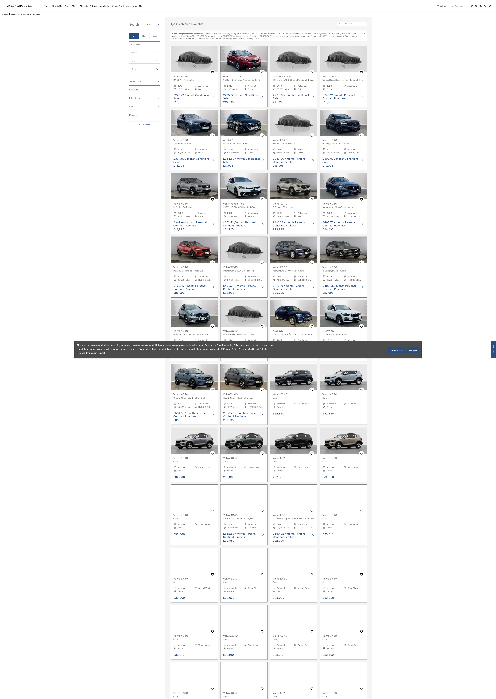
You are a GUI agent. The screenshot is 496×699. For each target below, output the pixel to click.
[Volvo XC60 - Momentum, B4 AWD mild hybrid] (343, 186)
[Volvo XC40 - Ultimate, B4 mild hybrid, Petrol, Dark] (194, 313)
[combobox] (144, 44)
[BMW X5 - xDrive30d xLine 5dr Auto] (343, 313)
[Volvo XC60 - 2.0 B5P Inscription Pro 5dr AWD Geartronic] (293, 498)
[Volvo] (480, 6)
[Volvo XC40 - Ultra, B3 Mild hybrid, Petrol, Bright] (194, 377)
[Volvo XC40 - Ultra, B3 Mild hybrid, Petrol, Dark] (243, 498)
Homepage (25, 14)
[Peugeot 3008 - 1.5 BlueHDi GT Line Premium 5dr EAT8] (243, 59)
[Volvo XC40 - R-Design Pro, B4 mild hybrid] (343, 122)
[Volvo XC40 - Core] (293, 377)
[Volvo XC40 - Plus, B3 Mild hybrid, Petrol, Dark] (243, 377)
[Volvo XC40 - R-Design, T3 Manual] (194, 186)
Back (5, 14)
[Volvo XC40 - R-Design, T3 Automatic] (293, 186)
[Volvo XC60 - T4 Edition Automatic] (194, 122)
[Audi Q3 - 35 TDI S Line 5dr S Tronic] (243, 122)
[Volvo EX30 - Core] (194, 561)
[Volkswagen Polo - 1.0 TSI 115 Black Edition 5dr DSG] (243, 186)
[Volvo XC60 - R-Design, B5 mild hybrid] (343, 250)
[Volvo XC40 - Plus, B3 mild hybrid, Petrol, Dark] (194, 250)
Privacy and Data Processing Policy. (222, 345)
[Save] (212, 72)
